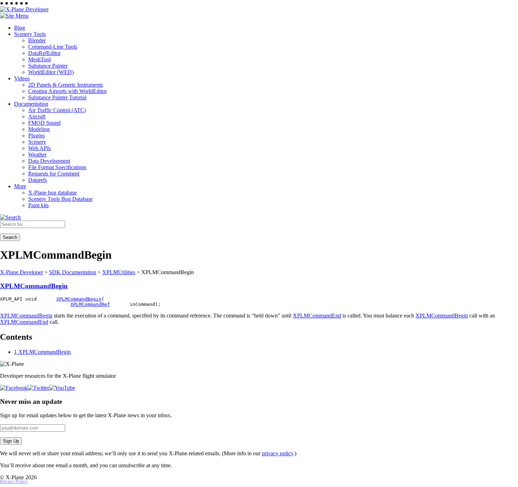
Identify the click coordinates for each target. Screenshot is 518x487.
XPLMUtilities (118, 272)
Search (10, 237)
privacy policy (277, 453)
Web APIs (39, 148)
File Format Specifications (57, 167)
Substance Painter (48, 66)
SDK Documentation (72, 272)
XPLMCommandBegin (34, 286)
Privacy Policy (14, 481)
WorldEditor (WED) (51, 72)
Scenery (37, 142)
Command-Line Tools (52, 47)
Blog (19, 28)
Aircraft (36, 116)
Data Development (49, 161)
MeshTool (39, 59)
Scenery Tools (30, 34)
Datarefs (37, 180)
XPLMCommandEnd (317, 316)
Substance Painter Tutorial (57, 97)
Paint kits (38, 205)
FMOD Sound (44, 123)
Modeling (39, 129)
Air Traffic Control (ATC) (57, 110)
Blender (37, 40)
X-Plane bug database (52, 193)
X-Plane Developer (21, 272)
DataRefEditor (44, 53)
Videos (22, 78)
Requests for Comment (53, 174)
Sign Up (11, 441)
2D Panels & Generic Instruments (65, 85)
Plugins (36, 135)
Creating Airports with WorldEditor (67, 91)
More (20, 186)
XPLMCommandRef (90, 304)
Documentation (31, 104)
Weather (37, 155)
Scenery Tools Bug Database (60, 199)
